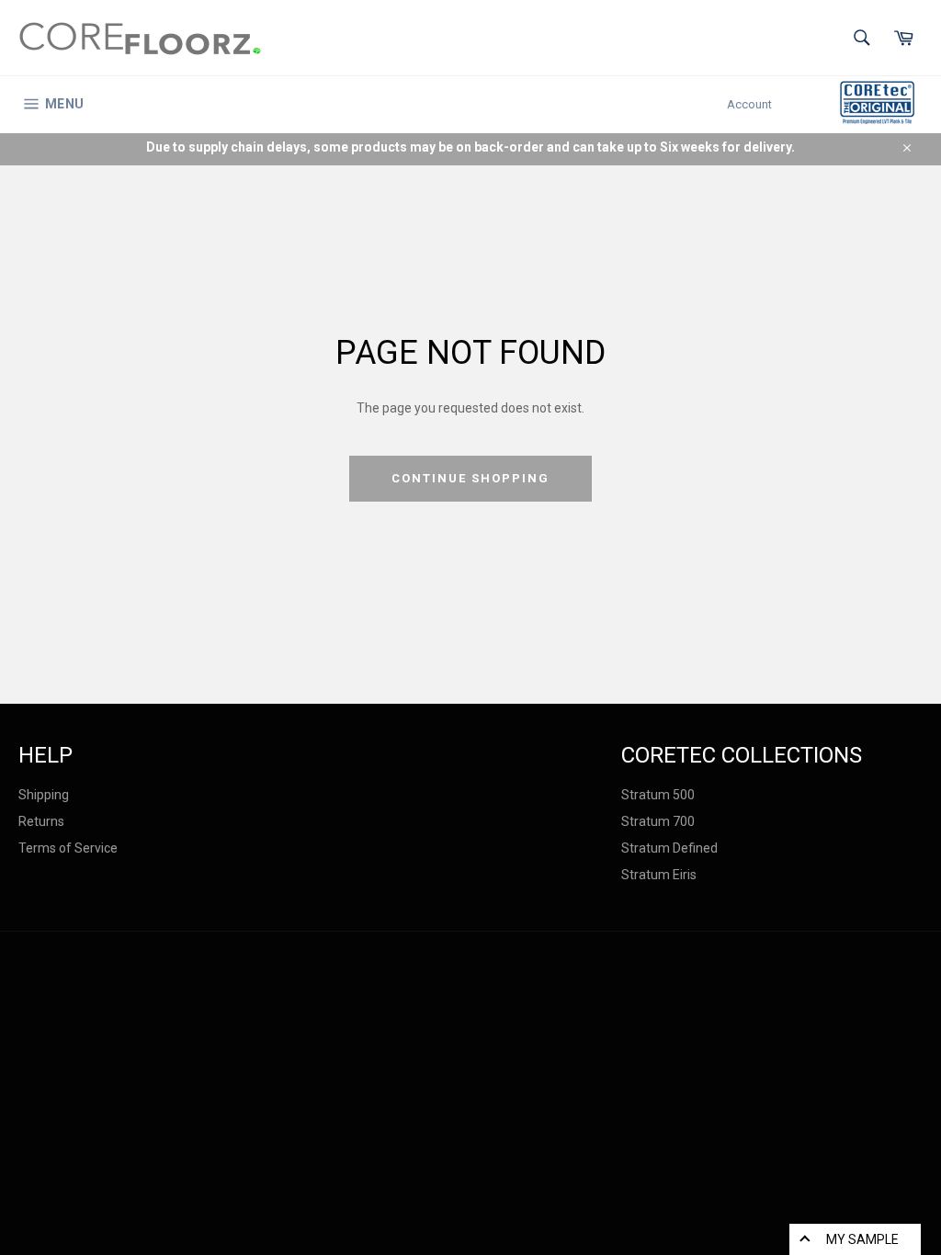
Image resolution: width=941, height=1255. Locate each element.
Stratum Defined (669, 848)
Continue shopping (470, 478)
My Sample (862, 1239)
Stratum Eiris (659, 874)
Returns (41, 821)
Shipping (43, 794)
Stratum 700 (658, 821)
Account (749, 104)
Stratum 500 (658, 794)
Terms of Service (68, 848)
